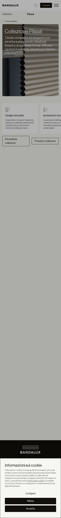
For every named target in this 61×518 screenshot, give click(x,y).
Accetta (30, 509)
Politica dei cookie (35, 481)
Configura (30, 493)
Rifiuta (30, 501)
